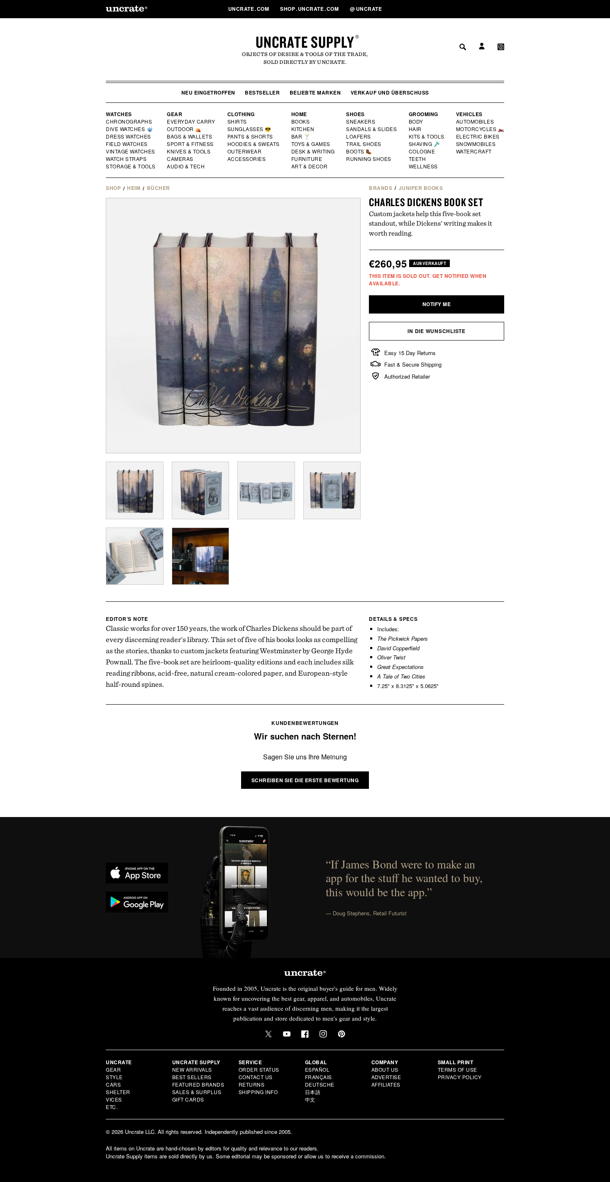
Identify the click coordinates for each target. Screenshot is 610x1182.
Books (301, 121)
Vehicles (469, 114)
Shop (113, 187)
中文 (310, 1099)
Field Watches (127, 144)
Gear (174, 114)
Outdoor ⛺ (184, 129)
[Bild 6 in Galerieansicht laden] (200, 556)
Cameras (180, 159)
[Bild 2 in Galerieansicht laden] (200, 490)
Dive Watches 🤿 (130, 129)
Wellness (423, 166)
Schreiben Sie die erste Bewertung (305, 780)
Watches (119, 114)
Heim (133, 187)
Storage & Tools (131, 166)
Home (299, 114)
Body (416, 121)
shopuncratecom (310, 8)
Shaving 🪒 (425, 144)
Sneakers (361, 121)
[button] (501, 8)
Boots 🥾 (359, 151)
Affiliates (385, 1084)
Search (459, 8)
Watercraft (474, 151)
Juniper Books (421, 187)
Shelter (118, 1091)
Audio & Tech (186, 166)
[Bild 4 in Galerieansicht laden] (332, 490)
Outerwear (244, 151)
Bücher (158, 187)
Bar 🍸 (301, 136)
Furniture (306, 159)
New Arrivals (192, 1069)
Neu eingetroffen (208, 92)
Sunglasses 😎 (249, 129)
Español (317, 1069)
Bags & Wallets (190, 136)
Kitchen (303, 129)
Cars (113, 1084)
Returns (252, 1084)
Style (114, 1076)
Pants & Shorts (250, 136)
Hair (415, 129)
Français (318, 1076)
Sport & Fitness (190, 144)
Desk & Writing (313, 151)
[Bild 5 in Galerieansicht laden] (134, 556)
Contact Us (256, 1076)
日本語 (313, 1091)
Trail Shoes (364, 144)
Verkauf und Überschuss (390, 92)
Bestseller (262, 92)
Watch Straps (127, 159)
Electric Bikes (478, 136)
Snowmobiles (476, 144)
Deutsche (319, 1084)
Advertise (386, 1076)
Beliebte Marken (315, 92)
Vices (114, 1099)
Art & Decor (310, 166)
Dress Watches (129, 136)
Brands (380, 187)
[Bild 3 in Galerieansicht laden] (266, 490)
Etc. (111, 1106)
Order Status (259, 1069)
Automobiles (475, 121)
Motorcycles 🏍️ (480, 129)
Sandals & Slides (372, 129)
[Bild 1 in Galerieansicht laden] (134, 490)
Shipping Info (258, 1091)
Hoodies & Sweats (254, 144)
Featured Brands (198, 1084)
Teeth (417, 159)
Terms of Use (457, 1069)
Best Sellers (192, 1076)
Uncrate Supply (305, 42)
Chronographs (129, 121)
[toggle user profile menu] (480, 9)
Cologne (422, 151)
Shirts (237, 121)
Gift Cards (188, 1099)
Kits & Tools (427, 136)
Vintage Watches (131, 151)
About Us (384, 1069)
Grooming (423, 114)
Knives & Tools (189, 151)
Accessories (246, 159)
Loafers (358, 136)
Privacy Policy (460, 1076)
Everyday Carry (192, 121)
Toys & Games (311, 144)
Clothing (241, 114)
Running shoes (368, 159)
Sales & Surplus (197, 1091)
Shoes (355, 114)
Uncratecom (249, 8)
